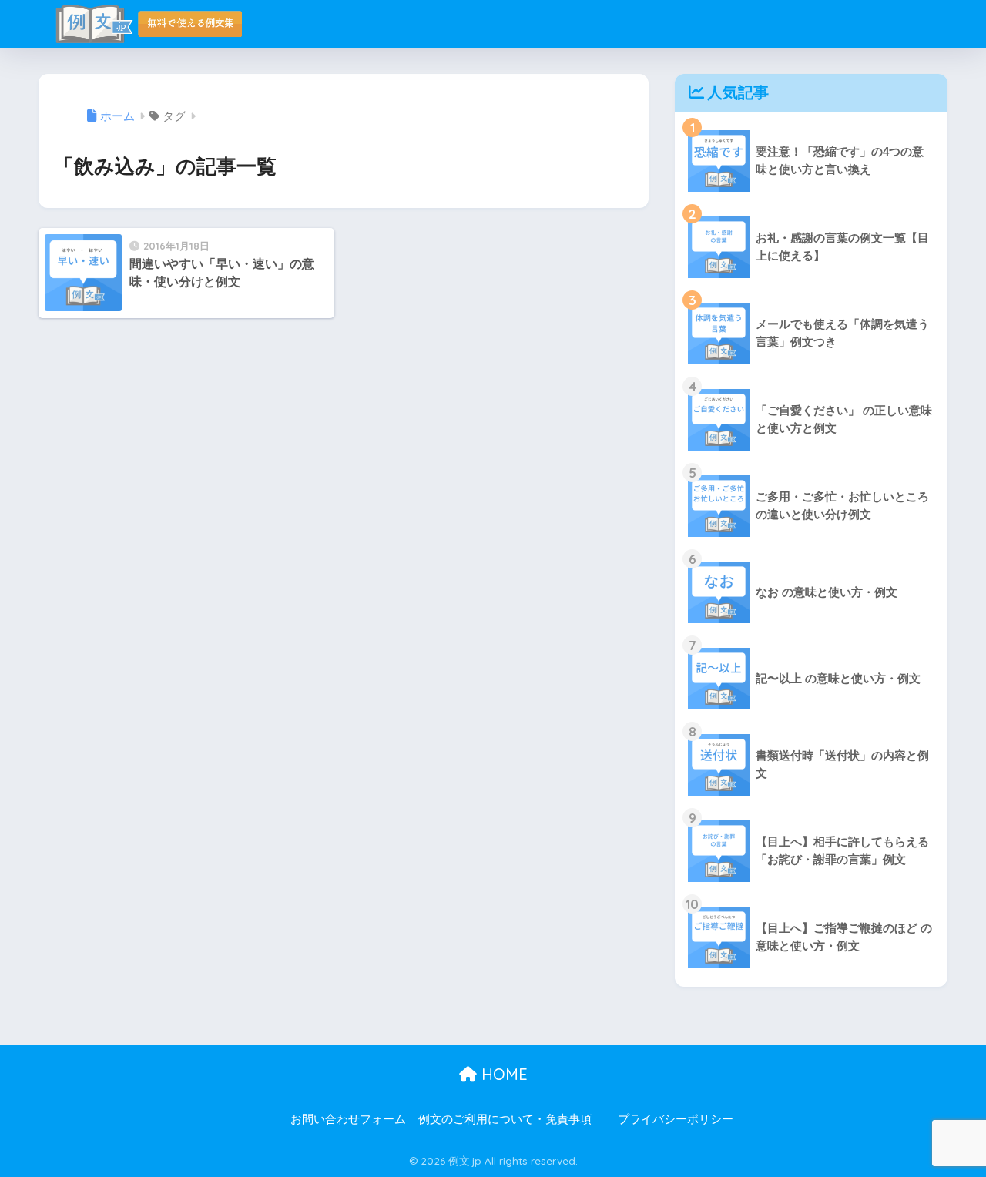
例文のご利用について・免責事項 (505, 1119)
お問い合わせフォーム (348, 1119)
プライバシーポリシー (675, 1119)
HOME (502, 1074)
